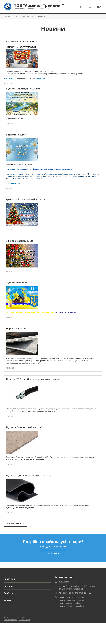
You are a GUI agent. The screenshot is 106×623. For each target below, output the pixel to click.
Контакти (9, 600)
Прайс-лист (10, 593)
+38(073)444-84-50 (67, 603)
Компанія (8, 586)
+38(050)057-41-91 (67, 606)
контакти (8, 78)
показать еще (15, 523)
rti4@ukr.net (64, 581)
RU (99, 7)
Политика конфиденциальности (17, 619)
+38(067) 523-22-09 (67, 597)
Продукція (9, 578)
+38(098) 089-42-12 (67, 600)
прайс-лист (53, 553)
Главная (9, 16)
